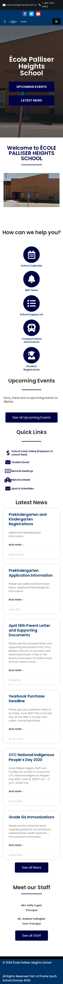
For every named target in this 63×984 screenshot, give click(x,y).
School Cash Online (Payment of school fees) (32, 452)
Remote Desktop (22, 471)
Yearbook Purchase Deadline (27, 698)
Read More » (16, 544)
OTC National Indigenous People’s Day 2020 (31, 757)
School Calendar (31, 265)
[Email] (38, 13)
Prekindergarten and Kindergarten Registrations (28, 519)
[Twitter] (31, 13)
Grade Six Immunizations (31, 817)
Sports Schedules (22, 488)
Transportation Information (32, 340)
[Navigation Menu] (56, 21)
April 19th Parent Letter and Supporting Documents (29, 630)
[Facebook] (24, 13)
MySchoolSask (20, 480)
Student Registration (31, 367)
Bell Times (31, 290)
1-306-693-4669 (48, 5)
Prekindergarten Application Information (30, 573)
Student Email (20, 462)
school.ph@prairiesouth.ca (21, 4)
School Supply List (31, 314)
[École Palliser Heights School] (17, 21)
